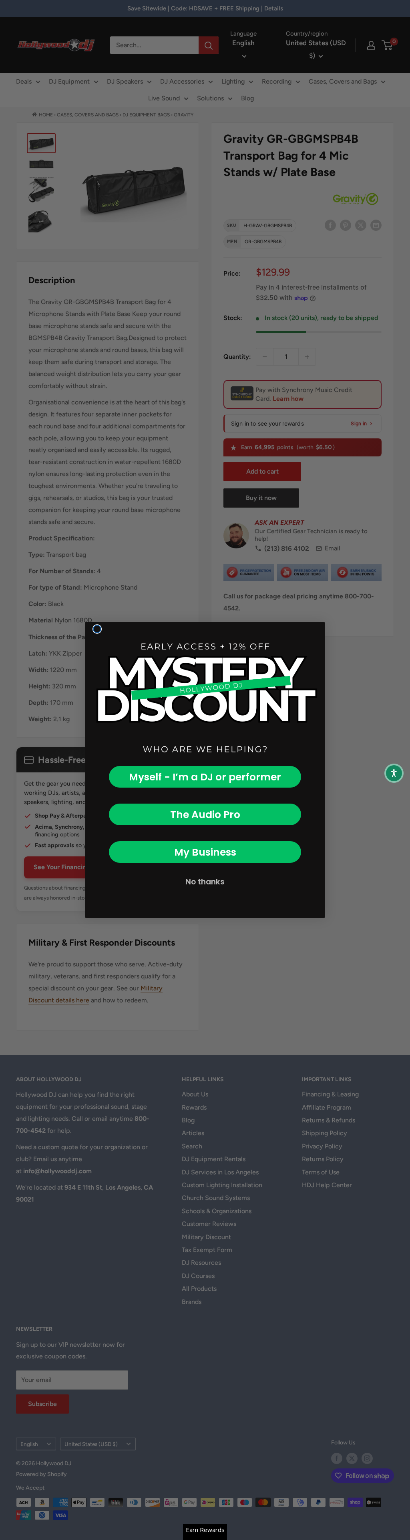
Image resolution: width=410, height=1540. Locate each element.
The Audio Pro (205, 815)
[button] (394, 773)
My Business (205, 852)
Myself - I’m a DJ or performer (205, 777)
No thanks (205, 881)
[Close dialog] (97, 629)
